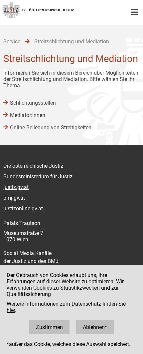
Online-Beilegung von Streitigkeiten (50, 127)
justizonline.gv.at (23, 208)
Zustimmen (49, 327)
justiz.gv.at (16, 187)
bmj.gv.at (14, 198)
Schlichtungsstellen (33, 103)
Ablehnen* (95, 327)
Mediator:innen (27, 115)
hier (11, 310)
